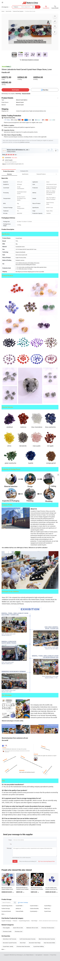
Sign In (4, 164)
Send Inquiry (15, 90)
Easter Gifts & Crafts (18, 927)
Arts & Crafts (8, 11)
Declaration (46, 954)
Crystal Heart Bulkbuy (38, 946)
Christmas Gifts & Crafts (30, 11)
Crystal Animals (34, 905)
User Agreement (38, 954)
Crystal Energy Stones (7, 905)
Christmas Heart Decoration (23, 946)
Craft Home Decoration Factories (27, 939)
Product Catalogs (23, 902)
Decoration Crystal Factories (10, 942)
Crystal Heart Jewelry (8, 946)
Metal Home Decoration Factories (47, 939)
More (3, 949)
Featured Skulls (19, 911)
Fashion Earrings (6, 908)
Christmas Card (18, 931)
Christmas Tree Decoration (47, 927)
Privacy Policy (53, 954)
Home (3, 11)
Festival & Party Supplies (18, 11)
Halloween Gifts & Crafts (32, 927)
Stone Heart (23, 942)
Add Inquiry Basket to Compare (30, 60)
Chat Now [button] (45, 90)
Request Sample (26, 93)
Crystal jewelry (33, 911)
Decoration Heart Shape (34, 942)
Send (15, 861)
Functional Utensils (6, 911)
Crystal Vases (47, 911)
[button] (53, 174)
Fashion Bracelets (34, 908)
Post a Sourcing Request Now (46, 861)
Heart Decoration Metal (49, 942)
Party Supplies (6, 927)
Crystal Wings (47, 905)
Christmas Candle (7, 931)
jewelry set (18, 908)
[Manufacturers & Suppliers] (30, 2)
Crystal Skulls (19, 905)
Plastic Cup (47, 908)
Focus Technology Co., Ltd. (20, 954)
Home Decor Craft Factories (9, 939)
